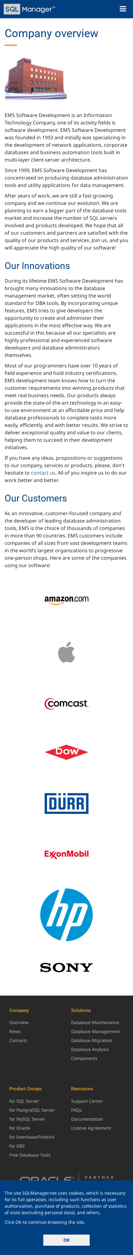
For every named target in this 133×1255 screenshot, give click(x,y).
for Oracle (19, 1128)
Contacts (18, 1040)
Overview (18, 1022)
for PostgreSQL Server (32, 1110)
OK (66, 1240)
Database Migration (91, 1040)
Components (84, 1058)
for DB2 (17, 1146)
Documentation (87, 1119)
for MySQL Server (27, 1119)
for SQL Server (24, 1101)
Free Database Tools (30, 1155)
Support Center (87, 1101)
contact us (43, 472)
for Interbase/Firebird (31, 1137)
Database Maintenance (95, 1022)
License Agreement (91, 1128)
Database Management (95, 1031)
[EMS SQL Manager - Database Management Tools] (30, 9)
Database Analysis (90, 1049)
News (15, 1031)
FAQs (76, 1110)
